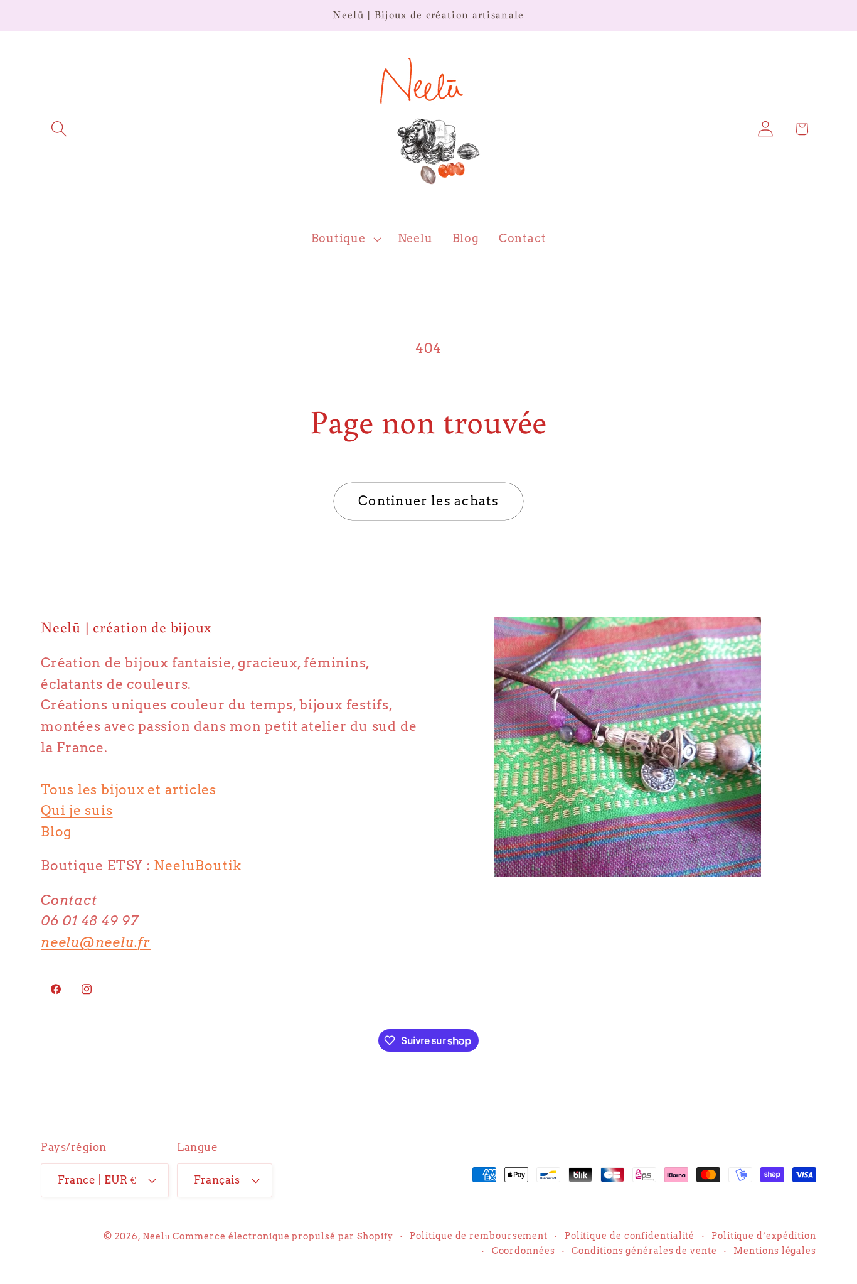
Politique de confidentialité (630, 1235)
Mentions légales (774, 1250)
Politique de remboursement (479, 1235)
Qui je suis (77, 810)
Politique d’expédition (763, 1235)
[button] (59, 129)
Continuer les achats (428, 501)
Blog (56, 831)
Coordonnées (523, 1250)
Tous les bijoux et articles (128, 789)
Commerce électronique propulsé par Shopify (283, 1236)
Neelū (156, 1236)
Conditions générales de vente (644, 1250)
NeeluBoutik (198, 865)
